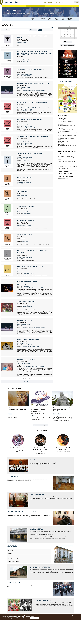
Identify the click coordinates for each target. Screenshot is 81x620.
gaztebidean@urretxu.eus (63, 141)
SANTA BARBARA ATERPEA (40, 567)
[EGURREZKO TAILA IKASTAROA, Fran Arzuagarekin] (9, 108)
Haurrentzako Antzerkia (27, 306)
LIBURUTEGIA (12, 546)
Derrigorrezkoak (12, 618)
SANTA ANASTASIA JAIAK (24, 235)
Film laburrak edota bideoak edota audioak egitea (40, 449)
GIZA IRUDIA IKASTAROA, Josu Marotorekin (30, 119)
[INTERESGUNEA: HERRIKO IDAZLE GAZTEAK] (9, 270)
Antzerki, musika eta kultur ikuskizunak (63, 448)
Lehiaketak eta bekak (69, 19)
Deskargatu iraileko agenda (68, 45)
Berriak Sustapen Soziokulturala (42, 413)
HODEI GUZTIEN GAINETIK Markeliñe (28, 339)
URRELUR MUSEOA (37, 494)
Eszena (23, 88)
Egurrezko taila (40, 110)
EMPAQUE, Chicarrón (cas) (24, 320)
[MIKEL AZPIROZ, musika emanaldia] (9, 288)
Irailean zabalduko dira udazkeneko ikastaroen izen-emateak (39, 409)
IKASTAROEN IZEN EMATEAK (25, 220)
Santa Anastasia (24, 243)
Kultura (23, 61)
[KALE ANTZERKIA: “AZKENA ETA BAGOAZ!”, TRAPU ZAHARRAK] (9, 255)
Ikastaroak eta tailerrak (27, 109)
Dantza (43, 90)
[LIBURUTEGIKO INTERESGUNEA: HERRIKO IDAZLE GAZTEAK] (9, 41)
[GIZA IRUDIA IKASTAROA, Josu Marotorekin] (9, 125)
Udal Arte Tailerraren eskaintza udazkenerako (17, 409)
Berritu (39, 29)
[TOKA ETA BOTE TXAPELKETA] (9, 210)
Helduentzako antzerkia (37, 90)
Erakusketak (28, 61)
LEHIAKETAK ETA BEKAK (44, 600)
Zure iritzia (50, 2)
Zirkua (22, 308)
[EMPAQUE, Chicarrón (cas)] (9, 327)
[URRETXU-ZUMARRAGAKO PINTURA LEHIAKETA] (9, 73)
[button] (4, 30)
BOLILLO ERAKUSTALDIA (24, 177)
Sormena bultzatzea (40, 453)
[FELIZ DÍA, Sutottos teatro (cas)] (9, 367)
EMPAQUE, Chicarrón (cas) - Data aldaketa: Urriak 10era (33, 83)
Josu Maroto (35, 127)
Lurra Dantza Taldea (25, 160)
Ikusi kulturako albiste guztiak (41, 425)
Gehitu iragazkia (33, 29)
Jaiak (27, 158)
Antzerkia (27, 88)
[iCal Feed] (52, 27)
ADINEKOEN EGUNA (23, 192)
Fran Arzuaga (46, 110)
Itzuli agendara (68, 41)
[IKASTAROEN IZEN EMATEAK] (9, 224)
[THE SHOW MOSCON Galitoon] (9, 307)
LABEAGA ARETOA (36, 529)
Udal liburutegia (56, 19)
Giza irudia (23, 127)
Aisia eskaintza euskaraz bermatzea (63, 451)
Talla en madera (33, 110)
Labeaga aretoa (49, 19)
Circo (25, 308)
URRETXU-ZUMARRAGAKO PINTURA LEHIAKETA (31, 69)
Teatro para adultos (25, 90)
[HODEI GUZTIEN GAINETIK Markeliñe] (9, 346)
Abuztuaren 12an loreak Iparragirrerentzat (61, 409)
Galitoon (28, 308)
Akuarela (23, 144)
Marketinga (26, 618)
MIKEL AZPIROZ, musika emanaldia (27, 281)
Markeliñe (37, 346)
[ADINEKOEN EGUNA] (9, 195)
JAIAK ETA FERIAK (13, 583)
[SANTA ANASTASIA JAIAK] (9, 240)
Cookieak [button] (22, 616)
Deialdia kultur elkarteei (17, 448)
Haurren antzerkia (31, 346)
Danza (30, 90)
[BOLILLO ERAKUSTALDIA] (9, 180)
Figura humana (29, 127)
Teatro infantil (24, 346)
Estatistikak (20, 618)
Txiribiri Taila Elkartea (25, 110)
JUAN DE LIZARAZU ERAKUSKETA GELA (21, 512)
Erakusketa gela (43, 19)
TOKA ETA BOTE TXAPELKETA (26, 206)
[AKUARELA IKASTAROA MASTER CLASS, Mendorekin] (9, 142)
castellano (44, 2)
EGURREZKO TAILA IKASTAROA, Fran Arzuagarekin (32, 102)
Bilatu (77, 2)
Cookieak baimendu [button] (34, 618)
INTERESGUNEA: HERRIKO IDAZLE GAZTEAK (30, 266)
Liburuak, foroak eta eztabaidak (28, 44)
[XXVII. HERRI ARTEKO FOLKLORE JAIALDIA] (9, 162)
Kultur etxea (32, 19)
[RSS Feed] (51, 27)
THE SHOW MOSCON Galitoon (26, 301)
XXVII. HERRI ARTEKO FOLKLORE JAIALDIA (30, 153)
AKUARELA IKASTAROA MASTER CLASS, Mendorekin (32, 136)
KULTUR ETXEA (12, 477)
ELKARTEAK (34, 460)
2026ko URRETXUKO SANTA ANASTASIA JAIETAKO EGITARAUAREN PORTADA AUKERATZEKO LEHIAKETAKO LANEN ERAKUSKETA (34, 53)
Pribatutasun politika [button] (29, 616)
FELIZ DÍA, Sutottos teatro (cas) (26, 360)
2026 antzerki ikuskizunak (68, 81)
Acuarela (27, 144)
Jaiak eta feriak (62, 19)
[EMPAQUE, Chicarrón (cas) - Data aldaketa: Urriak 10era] (9, 90)
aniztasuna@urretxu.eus (65, 132)
